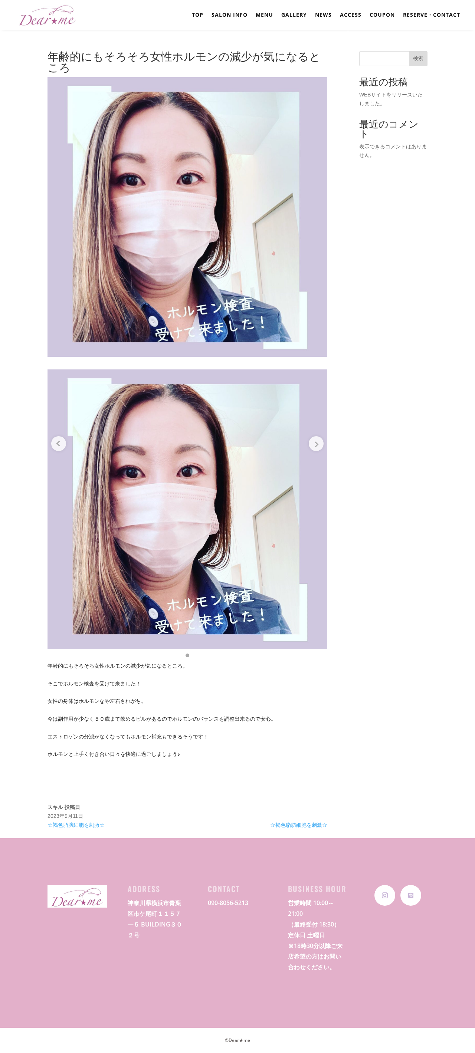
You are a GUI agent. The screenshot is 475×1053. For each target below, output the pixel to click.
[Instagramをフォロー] (384, 895)
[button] (187, 655)
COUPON (382, 15)
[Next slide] (316, 443)
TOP (197, 15)
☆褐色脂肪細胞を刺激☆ (76, 825)
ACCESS (350, 15)
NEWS (323, 15)
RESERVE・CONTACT (431, 15)
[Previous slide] (58, 443)
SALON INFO (230, 15)
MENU (264, 15)
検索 (418, 58)
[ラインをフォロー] (410, 895)
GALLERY (294, 15)
